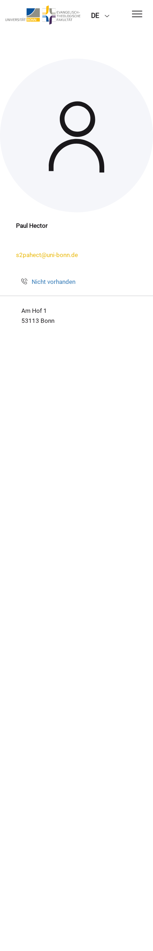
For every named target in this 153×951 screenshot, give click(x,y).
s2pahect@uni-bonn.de (47, 254)
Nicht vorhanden (53, 281)
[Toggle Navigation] (137, 14)
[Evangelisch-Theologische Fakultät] (42, 15)
